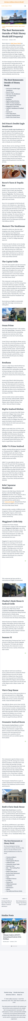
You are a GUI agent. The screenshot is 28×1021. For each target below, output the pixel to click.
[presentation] (14, 925)
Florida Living (8, 992)
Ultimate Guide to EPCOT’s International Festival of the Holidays (12, 937)
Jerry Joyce (5, 39)
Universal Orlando (9, 502)
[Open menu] (25, 6)
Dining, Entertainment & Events (10, 26)
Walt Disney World (16, 43)
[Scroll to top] (24, 1019)
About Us (19, 994)
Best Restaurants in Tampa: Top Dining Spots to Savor (21, 901)
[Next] (24, 931)
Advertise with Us (11, 994)
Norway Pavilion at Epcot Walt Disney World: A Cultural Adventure (7, 902)
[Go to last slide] (4, 931)
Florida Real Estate (18, 992)
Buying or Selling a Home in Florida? (14, 2)
